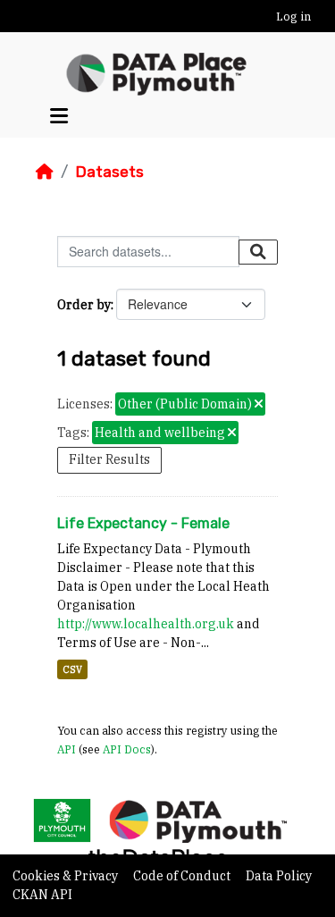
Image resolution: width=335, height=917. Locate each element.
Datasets (109, 172)
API (66, 749)
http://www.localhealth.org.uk (145, 624)
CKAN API (42, 895)
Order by (84, 305)
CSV (72, 669)
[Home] (45, 172)
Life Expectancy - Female (143, 523)
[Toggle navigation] (59, 115)
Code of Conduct (183, 876)
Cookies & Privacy (67, 876)
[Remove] (259, 405)
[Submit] (258, 252)
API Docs (127, 749)
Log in (293, 16)
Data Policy (279, 876)
